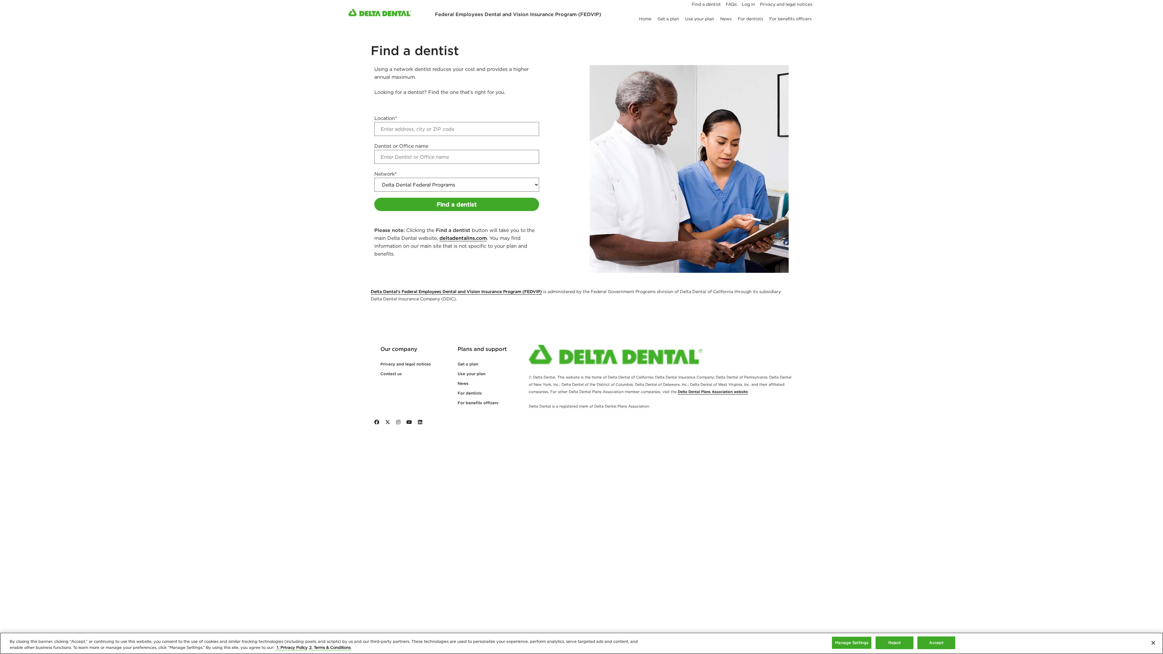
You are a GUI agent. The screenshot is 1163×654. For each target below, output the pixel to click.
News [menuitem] (726, 18)
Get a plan (468, 364)
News (463, 383)
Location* (385, 118)
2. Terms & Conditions (330, 647)
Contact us (391, 373)
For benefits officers (478, 402)
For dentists (470, 393)
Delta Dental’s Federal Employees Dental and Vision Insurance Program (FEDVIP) (456, 291)
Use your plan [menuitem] (699, 18)
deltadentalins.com (463, 238)
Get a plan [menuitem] (668, 18)
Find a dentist (457, 204)
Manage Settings (851, 642)
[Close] (1153, 642)
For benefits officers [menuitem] (790, 18)
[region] (581, 643)
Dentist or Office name (401, 146)
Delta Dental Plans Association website (713, 391)
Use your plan (471, 373)
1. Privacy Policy (292, 647)
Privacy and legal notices (405, 364)
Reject (894, 642)
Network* (385, 174)
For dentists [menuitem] (750, 18)
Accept (936, 642)
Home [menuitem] (645, 18)
